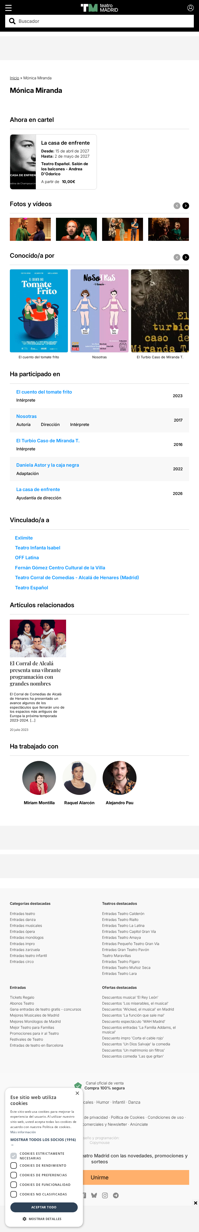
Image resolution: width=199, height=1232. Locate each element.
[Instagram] (105, 1195)
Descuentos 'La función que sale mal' (133, 1015)
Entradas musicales (26, 925)
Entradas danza (23, 919)
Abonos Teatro (22, 1003)
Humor (102, 1102)
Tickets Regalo (22, 997)
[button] (44, 1142)
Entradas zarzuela (25, 949)
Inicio (14, 77)
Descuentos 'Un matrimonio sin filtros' (133, 1050)
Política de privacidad (89, 1117)
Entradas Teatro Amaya (121, 937)
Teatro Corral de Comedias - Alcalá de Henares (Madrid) (77, 577)
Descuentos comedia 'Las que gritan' (133, 1056)
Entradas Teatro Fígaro (121, 961)
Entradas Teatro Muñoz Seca (126, 967)
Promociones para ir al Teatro (34, 1033)
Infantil (118, 1102)
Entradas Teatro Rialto (120, 919)
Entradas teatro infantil (28, 955)
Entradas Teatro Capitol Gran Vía (129, 931)
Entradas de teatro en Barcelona (36, 1045)
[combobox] (104, 21)
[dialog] (44, 1157)
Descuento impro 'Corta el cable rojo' (133, 1038)
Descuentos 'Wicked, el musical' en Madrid (138, 1009)
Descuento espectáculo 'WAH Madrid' (133, 1021)
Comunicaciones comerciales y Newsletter (89, 1124)
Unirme (100, 1177)
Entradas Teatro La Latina (123, 925)
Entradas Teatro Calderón (123, 913)
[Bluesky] (94, 1195)
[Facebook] (83, 1195)
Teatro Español (31, 587)
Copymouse (100, 1142)
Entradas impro (22, 943)
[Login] (190, 8)
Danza (134, 1102)
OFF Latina (27, 557)
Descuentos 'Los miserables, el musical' (135, 1003)
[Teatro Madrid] (99, 8)
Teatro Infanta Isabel (37, 547)
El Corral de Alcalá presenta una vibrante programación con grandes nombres (35, 673)
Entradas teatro (22, 913)
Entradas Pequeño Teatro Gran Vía (130, 943)
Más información (23, 1132)
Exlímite (24, 538)
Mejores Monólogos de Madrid (35, 1021)
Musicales (83, 1102)
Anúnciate (139, 1124)
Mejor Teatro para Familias (32, 1027)
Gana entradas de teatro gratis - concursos (45, 1009)
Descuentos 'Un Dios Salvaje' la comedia (136, 1044)
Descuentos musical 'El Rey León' (130, 997)
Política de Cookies (128, 1117)
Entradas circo (22, 961)
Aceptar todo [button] (44, 1207)
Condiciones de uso (166, 1117)
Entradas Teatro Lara (119, 973)
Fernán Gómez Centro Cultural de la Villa (60, 567)
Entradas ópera (22, 931)
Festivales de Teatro (26, 1039)
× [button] (77, 1093)
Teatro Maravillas (116, 955)
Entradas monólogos (27, 937)
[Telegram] (116, 1195)
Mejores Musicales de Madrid (34, 1015)
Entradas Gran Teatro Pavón (125, 949)
